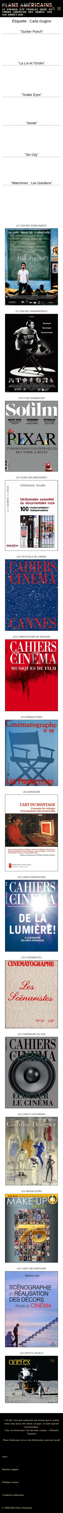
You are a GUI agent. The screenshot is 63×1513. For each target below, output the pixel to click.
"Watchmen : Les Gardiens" (31, 183)
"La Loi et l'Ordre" (31, 63)
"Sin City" (31, 155)
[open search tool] (53, 8)
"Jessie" (31, 123)
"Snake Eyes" (32, 95)
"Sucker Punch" (31, 31)
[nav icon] (59, 8)
